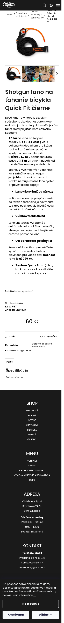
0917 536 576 (38, 558)
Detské (32, 434)
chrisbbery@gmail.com (32, 567)
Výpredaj (32, 439)
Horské (32, 415)
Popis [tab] (9, 361)
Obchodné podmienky (32, 470)
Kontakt (32, 460)
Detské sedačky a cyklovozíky (42, 345)
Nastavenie (30, 604)
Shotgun (21, 310)
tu (34, 595)
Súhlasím (45, 615)
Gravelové (32, 425)
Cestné (32, 420)
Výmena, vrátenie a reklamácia (32, 475)
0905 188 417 (36, 562)
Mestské (32, 429)
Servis (32, 465)
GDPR (32, 480)
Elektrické (32, 410)
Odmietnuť (16, 615)
